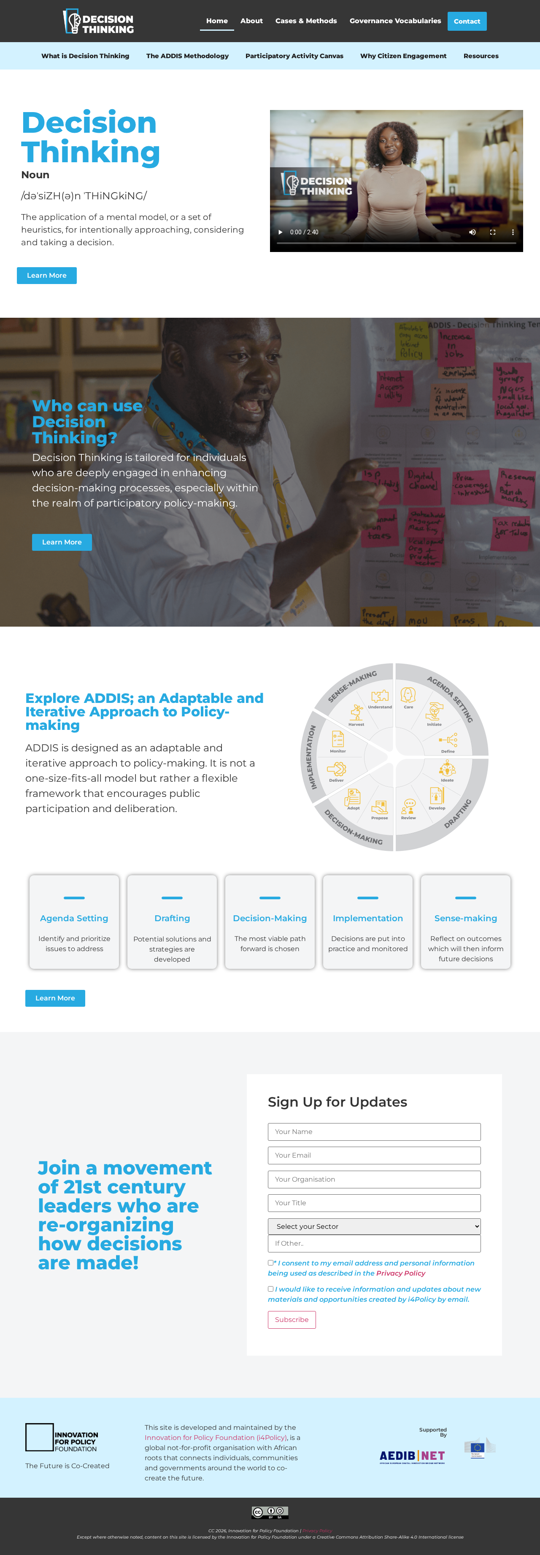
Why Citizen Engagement (403, 56)
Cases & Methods (306, 21)
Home (217, 21)
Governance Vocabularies (395, 21)
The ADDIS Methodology (187, 56)
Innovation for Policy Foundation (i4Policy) (216, 1438)
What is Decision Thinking (85, 56)
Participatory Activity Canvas (294, 56)
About (251, 21)
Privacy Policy (400, 1273)
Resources (481, 56)
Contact (467, 21)
